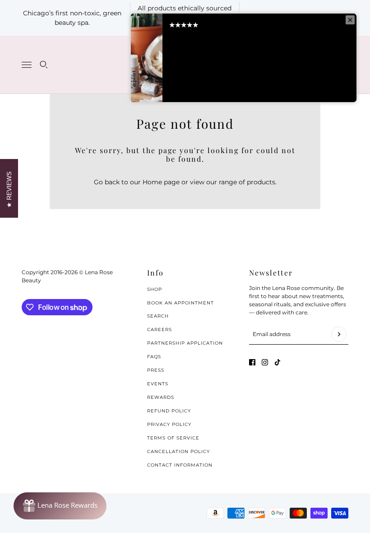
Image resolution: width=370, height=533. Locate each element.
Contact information (180, 465)
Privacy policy (169, 424)
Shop (154, 289)
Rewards (160, 397)
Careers (159, 329)
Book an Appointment (180, 303)
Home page (161, 182)
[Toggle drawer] (27, 65)
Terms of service (173, 438)
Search (158, 316)
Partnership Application (185, 343)
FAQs (154, 357)
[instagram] (265, 362)
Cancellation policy (178, 451)
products (261, 182)
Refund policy (169, 411)
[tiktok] (277, 362)
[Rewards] (60, 505)
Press (155, 370)
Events (157, 384)
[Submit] (339, 334)
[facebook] (252, 362)
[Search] (44, 65)
